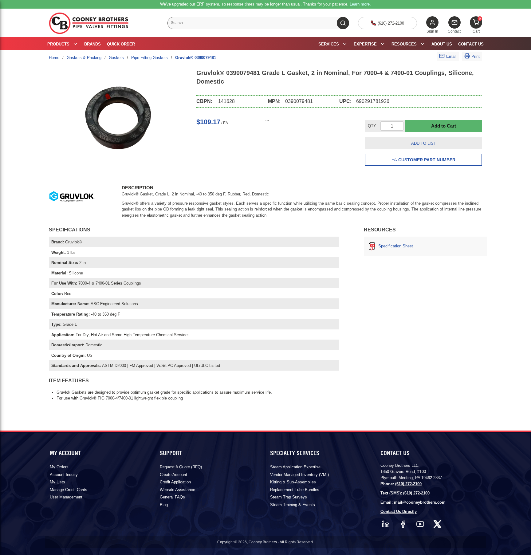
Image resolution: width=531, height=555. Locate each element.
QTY (372, 126)
